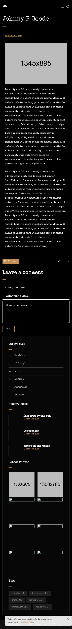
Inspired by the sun (37, 416)
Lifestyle (20, 363)
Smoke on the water (37, 446)
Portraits (20, 387)
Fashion (20, 355)
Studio (19, 395)
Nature (19, 379)
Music (18, 371)
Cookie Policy (28, 622)
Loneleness (31, 431)
